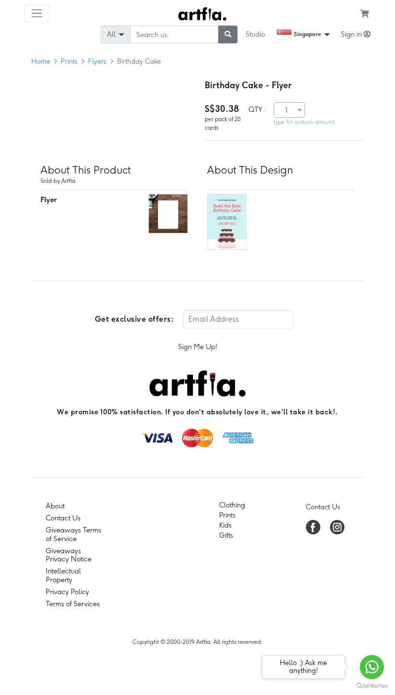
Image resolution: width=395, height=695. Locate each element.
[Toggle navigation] (37, 13)
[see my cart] (364, 13)
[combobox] (289, 110)
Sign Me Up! (197, 346)
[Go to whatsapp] (372, 667)
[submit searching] (227, 34)
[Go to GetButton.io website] (371, 685)
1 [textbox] (286, 110)
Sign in (352, 34)
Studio (255, 34)
